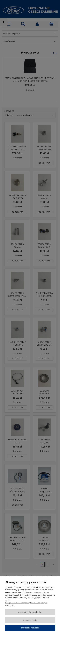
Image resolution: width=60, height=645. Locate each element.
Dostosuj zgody (30, 620)
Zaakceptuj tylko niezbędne (30, 612)
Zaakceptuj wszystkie (30, 627)
